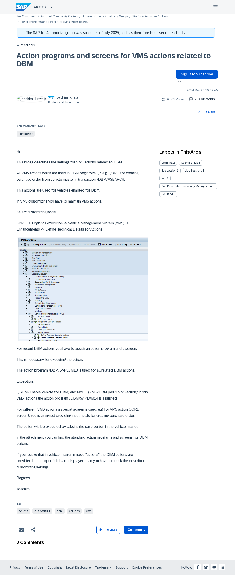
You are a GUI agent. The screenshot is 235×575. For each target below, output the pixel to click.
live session (169, 170)
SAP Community (27, 16)
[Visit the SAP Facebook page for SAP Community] (197, 567)
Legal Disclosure (78, 567)
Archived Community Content (59, 16)
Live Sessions (193, 170)
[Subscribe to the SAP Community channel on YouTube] (214, 567)
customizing (42, 511)
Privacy (15, 567)
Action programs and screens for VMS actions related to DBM (114, 60)
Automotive (26, 133)
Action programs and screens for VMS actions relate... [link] (54, 21)
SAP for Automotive (144, 16)
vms (88, 511)
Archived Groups (93, 16)
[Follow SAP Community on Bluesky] (206, 567)
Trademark (103, 567)
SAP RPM (167, 194)
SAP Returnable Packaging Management (187, 186)
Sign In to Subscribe (197, 74)
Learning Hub (189, 162)
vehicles (74, 511)
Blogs (164, 16)
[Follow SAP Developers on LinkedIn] (222, 567)
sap (164, 178)
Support (121, 567)
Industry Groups (118, 16)
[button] (199, 112)
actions (23, 511)
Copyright (55, 567)
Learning (167, 162)
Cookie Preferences (147, 567)
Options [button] (178, 82)
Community (43, 6)
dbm (60, 511)
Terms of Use (33, 567)
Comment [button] (136, 530)
